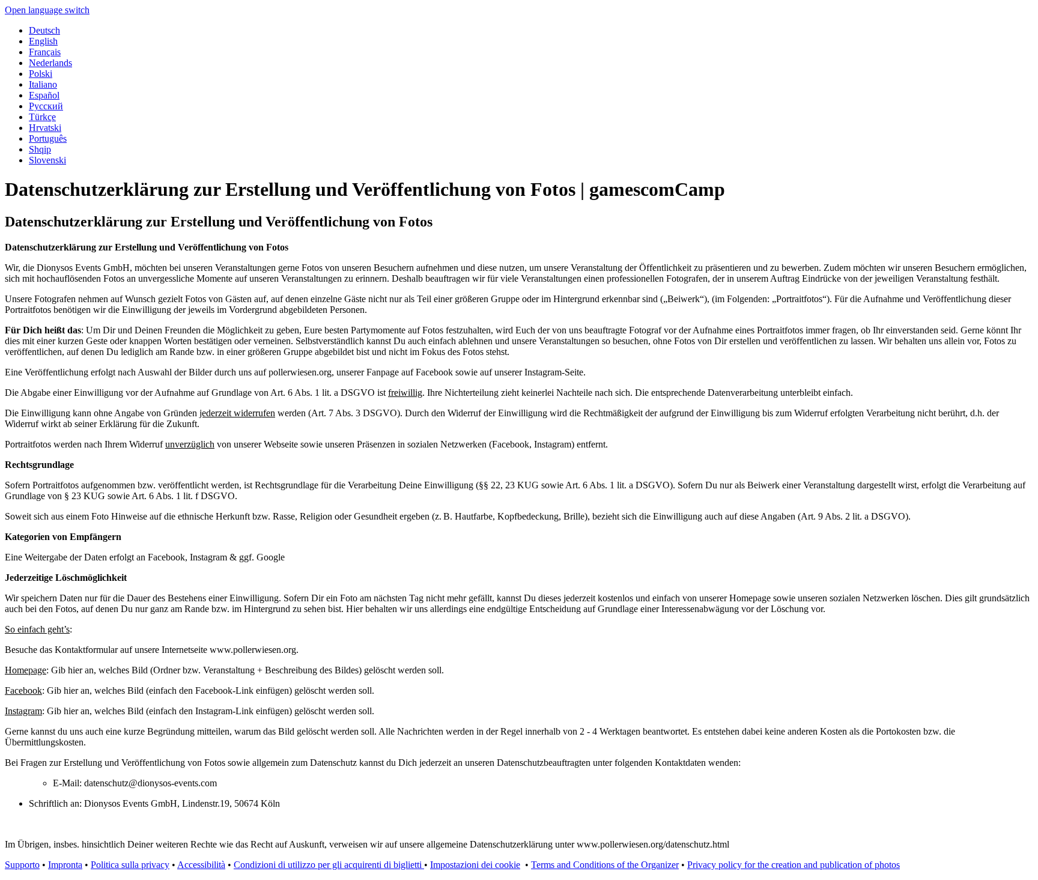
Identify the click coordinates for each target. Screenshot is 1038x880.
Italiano (43, 84)
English (43, 41)
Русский (46, 106)
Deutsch (44, 30)
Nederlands (50, 63)
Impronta (65, 865)
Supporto (22, 865)
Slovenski (47, 160)
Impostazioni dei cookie (475, 865)
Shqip (40, 149)
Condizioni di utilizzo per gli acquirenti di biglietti (329, 865)
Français (45, 52)
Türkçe (42, 117)
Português (48, 138)
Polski (40, 73)
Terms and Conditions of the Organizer (605, 865)
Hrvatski (45, 128)
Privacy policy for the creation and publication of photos (793, 865)
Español (44, 95)
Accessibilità (201, 865)
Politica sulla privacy (130, 865)
